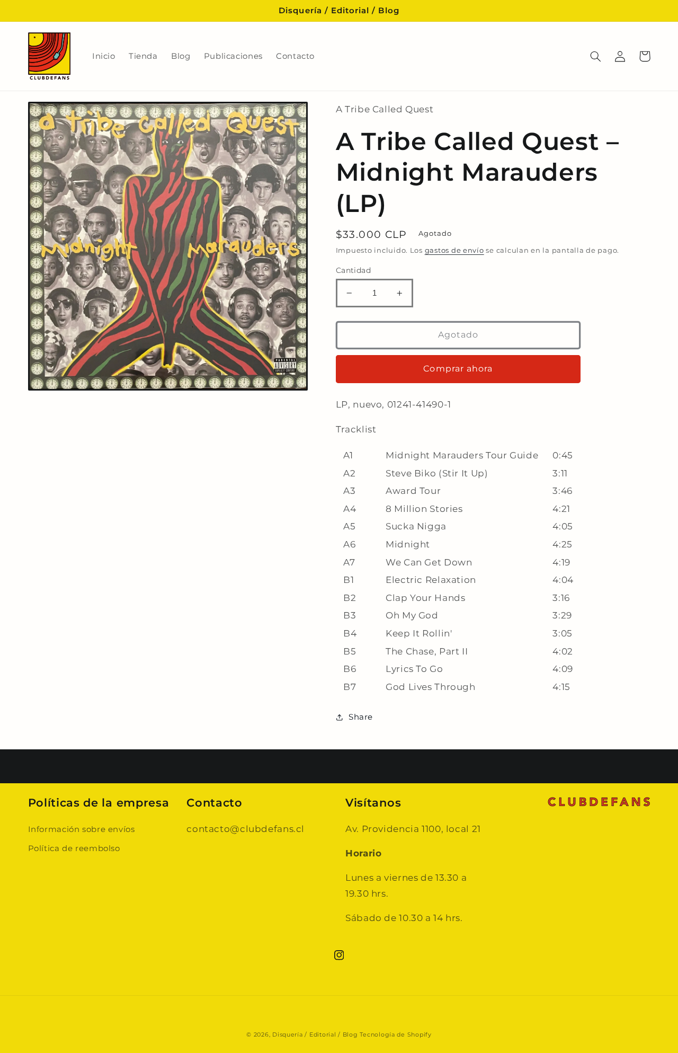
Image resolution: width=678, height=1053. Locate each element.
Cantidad (353, 270)
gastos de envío (454, 250)
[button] (596, 56)
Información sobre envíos (81, 829)
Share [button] (361, 717)
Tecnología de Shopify (395, 1034)
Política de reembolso (74, 848)
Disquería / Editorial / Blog (315, 1034)
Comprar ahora (458, 369)
